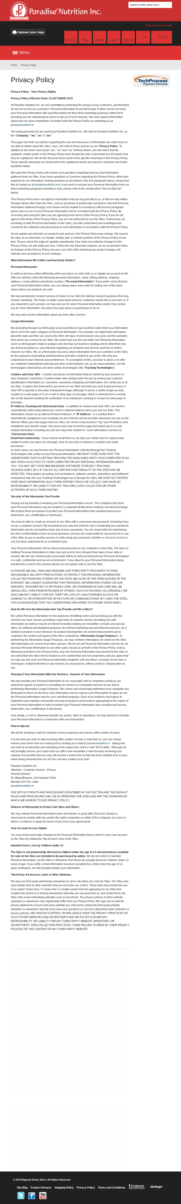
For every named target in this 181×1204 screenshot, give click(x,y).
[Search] (169, 5)
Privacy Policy (86, 1187)
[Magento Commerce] (28, 32)
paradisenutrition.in (22, 125)
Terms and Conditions (111, 1187)
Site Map (22, 1187)
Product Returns (41, 1187)
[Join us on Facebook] (31, 1196)
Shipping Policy (64, 1187)
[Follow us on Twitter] (20, 1196)
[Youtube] (42, 1196)
